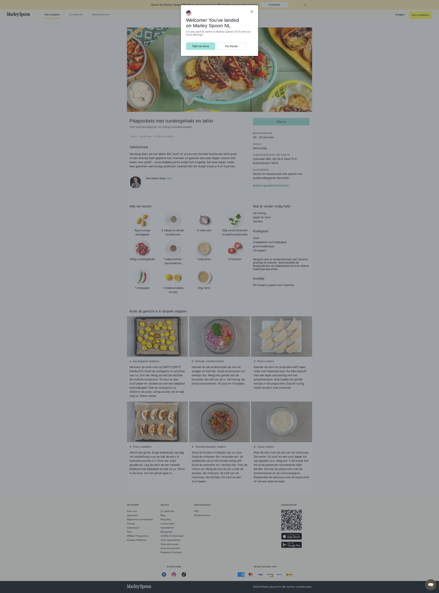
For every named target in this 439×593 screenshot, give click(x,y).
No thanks (231, 46)
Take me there (200, 46)
